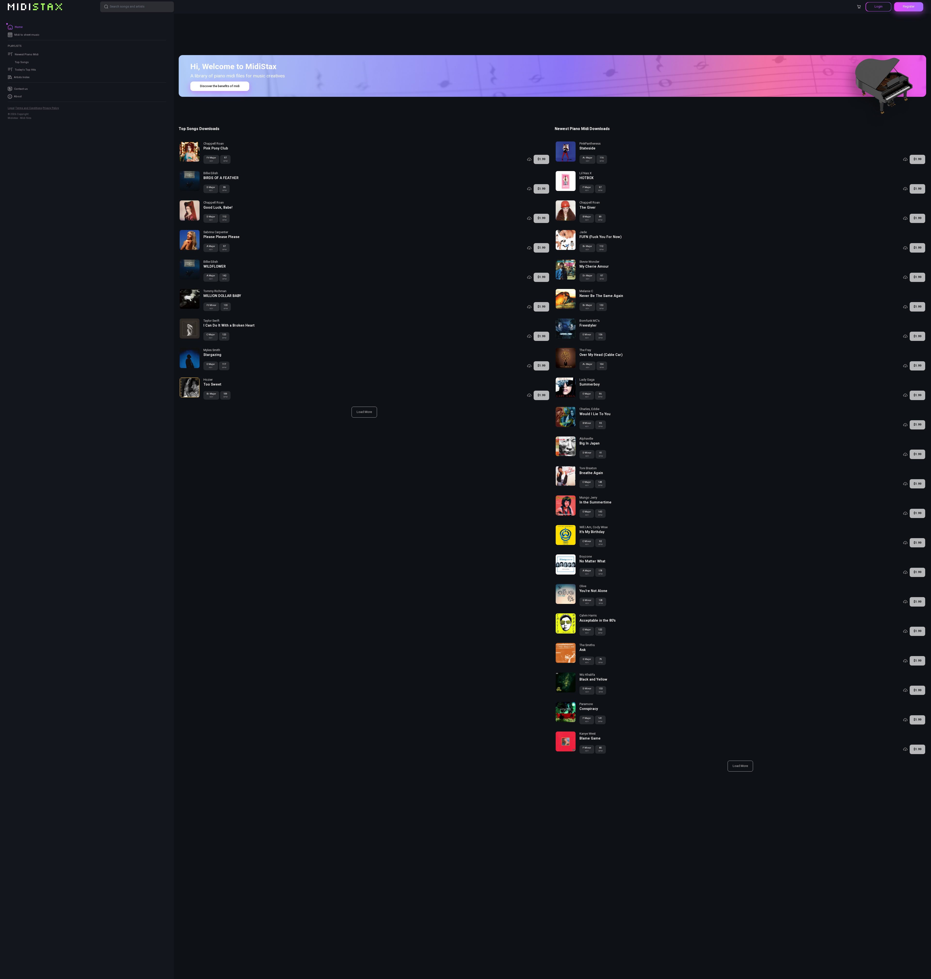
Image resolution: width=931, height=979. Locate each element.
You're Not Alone (593, 591)
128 (601, 602)
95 (600, 424)
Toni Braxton (588, 468)
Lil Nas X (585, 173)
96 (600, 395)
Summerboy (589, 384)
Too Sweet (212, 384)
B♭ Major (211, 395)
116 (602, 159)
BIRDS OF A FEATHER (221, 178)
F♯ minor (211, 307)
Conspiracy (588, 709)
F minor (587, 749)
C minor (587, 543)
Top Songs (22, 62)
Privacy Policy (51, 108)
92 (600, 543)
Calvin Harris (588, 615)
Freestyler (588, 325)
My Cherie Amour (594, 266)
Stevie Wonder (589, 262)
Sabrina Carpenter (215, 232)
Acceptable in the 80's (597, 620)
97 (225, 159)
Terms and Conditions (28, 108)
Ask (582, 650)
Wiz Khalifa (587, 675)
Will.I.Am (585, 527)
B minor (587, 424)
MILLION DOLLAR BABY (222, 296)
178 (600, 572)
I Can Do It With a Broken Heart (229, 325)
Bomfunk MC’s (589, 321)
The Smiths (587, 645)
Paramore (586, 704)
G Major (587, 661)
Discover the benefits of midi (220, 86)
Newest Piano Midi (27, 54)
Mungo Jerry (588, 497)
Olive (582, 586)
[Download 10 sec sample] (529, 159)
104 (602, 365)
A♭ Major (587, 159)
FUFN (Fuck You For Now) (600, 237)
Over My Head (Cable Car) (601, 355)
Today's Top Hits (25, 70)
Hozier (208, 380)
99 (224, 189)
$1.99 (541, 159)
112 (224, 218)
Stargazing (212, 355)
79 (600, 661)
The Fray (585, 350)
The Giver (587, 207)
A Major (211, 248)
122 (600, 631)
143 (600, 513)
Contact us (21, 89)
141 (600, 719)
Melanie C (586, 291)
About (18, 96)
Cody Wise (600, 527)
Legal (11, 108)
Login (879, 6)
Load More (364, 412)
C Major (211, 336)
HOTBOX (586, 178)
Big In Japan (589, 443)
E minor (587, 336)
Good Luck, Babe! (218, 207)
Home (19, 27)
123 (224, 336)
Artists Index (22, 77)
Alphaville (586, 438)
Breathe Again (591, 473)
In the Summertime (595, 502)
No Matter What (592, 561)
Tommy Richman (214, 291)
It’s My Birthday (591, 532)
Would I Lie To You (594, 414)
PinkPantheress (590, 143)
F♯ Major (211, 159)
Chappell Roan (213, 143)
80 (600, 749)
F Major (587, 189)
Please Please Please (221, 237)
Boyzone (585, 556)
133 (226, 307)
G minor (587, 602)
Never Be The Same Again (601, 296)
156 (600, 336)
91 (601, 454)
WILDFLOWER (214, 266)
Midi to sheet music (26, 35)
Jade (583, 232)
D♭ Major (587, 277)
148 (600, 483)
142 (224, 277)
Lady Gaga (586, 380)
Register (909, 6)
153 (601, 307)
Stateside (587, 148)
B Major (587, 218)
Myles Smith (211, 350)
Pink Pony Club (215, 148)
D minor (587, 454)
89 (600, 218)
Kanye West (587, 734)
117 (224, 365)
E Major (211, 365)
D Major (211, 189)
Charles (584, 409)
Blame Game (590, 738)
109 (225, 395)
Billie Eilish (210, 173)
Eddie (595, 409)
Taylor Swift (211, 321)
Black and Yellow (593, 679)
